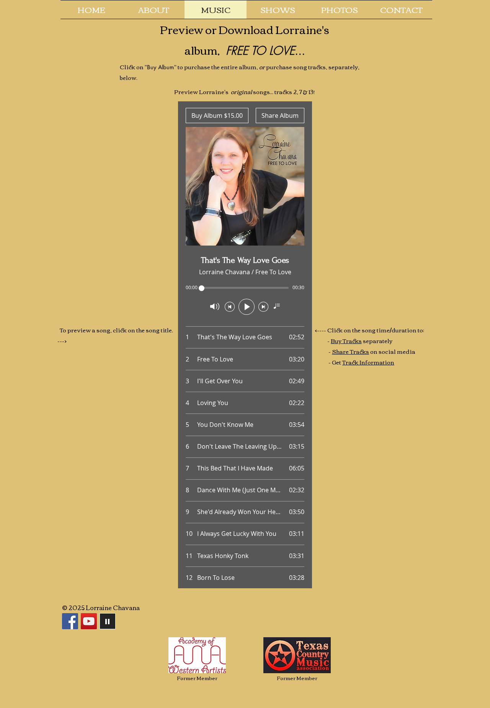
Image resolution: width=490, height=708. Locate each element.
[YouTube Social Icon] (89, 621)
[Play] (107, 621)
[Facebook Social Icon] (70, 621)
